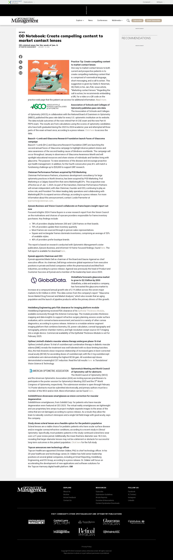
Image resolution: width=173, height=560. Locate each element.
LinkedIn (131, 500)
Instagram (132, 497)
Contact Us (67, 500)
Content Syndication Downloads (107, 503)
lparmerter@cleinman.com (40, 201)
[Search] (128, 20)
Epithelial (82, 311)
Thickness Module (95, 311)
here (103, 248)
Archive (66, 494)
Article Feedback (69, 497)
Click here (90, 130)
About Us (66, 491)
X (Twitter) (132, 494)
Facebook (131, 491)
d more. (101, 99)
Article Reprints (101, 497)
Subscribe (137, 20)
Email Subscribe (153, 20)
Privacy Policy (86, 547)
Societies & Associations (105, 500)
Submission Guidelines (104, 494)
